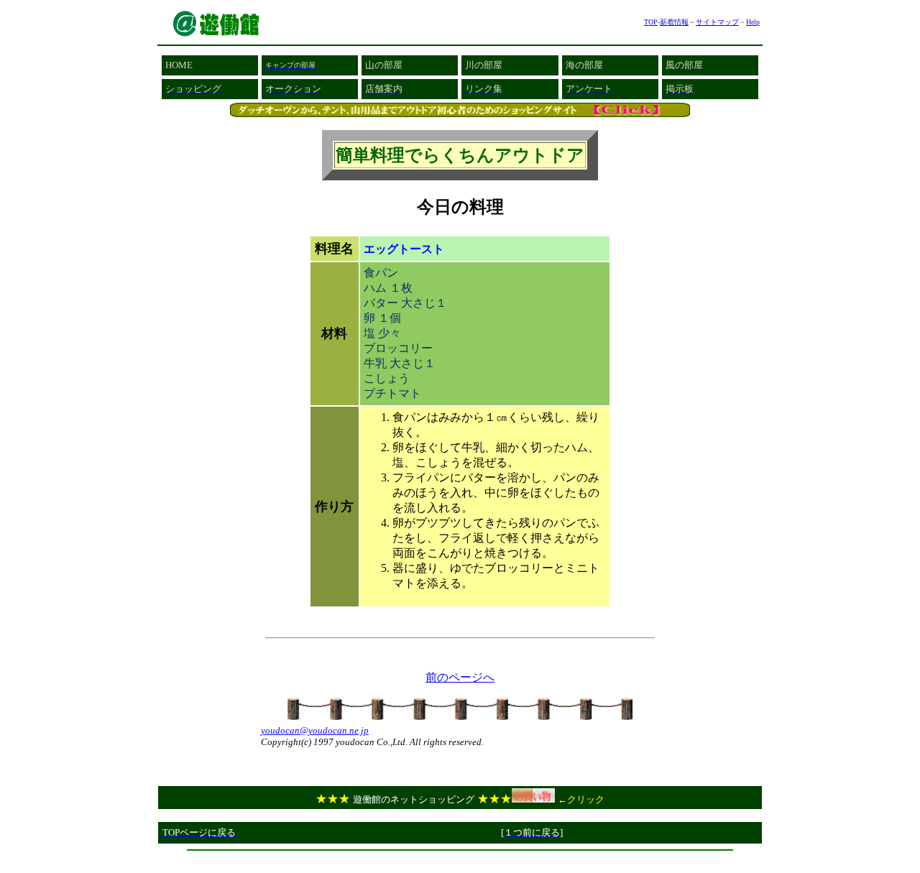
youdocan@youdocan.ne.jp (315, 730)
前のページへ (460, 677)
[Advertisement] (460, 861)
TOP (651, 22)
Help (753, 22)
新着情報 (674, 22)
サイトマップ (717, 22)
